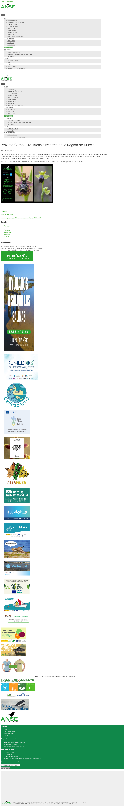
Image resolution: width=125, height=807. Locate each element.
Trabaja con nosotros (15, 37)
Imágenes (10, 62)
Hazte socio (8, 47)
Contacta (10, 34)
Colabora (8, 50)
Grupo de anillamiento (10, 744)
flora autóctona (31, 246)
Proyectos (11, 41)
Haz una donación (13, 52)
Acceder (48, 803)
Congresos (11, 45)
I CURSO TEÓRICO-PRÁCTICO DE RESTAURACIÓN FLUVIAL (20, 250)
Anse (6, 18)
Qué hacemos (9, 39)
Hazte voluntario (9, 733)
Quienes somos (12, 20)
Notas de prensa (12, 60)
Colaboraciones (13, 32)
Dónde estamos (12, 28)
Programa (4, 211)
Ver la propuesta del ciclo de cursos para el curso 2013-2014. (21, 218)
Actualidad (11, 246)
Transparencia (12, 30)
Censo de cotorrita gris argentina (14, 746)
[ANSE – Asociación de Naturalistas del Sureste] (6, 81)
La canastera (8, 754)
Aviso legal (54, 803)
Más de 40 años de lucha (15, 22)
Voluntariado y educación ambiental (19, 54)
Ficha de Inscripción (7, 214)
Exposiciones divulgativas (16, 68)
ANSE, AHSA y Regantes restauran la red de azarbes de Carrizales (22, 248)
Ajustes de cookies (75, 803)
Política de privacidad (63, 803)
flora (23, 246)
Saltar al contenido (7, 2)
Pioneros (14, 24)
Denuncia (10, 56)
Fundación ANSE (9, 753)
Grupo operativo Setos (11, 756)
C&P (26, 803)
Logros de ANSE (12, 26)
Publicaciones (12, 66)
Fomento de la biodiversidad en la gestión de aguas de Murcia (22, 758)
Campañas (10, 43)
